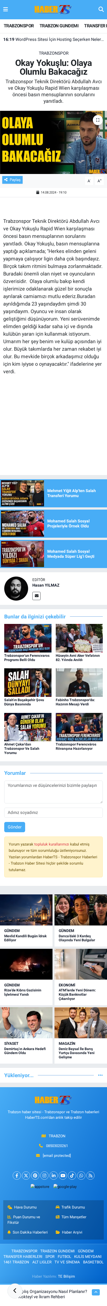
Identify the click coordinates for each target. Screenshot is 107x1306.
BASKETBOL (93, 1262)
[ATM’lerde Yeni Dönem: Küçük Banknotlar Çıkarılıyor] (80, 964)
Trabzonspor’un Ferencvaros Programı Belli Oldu (27, 658)
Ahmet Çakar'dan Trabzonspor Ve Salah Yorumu (21, 748)
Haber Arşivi (72, 1232)
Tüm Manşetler (73, 1217)
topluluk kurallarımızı (52, 844)
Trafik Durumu (73, 1207)
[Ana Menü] (5, 9)
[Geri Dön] (14, 1290)
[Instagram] (44, 1175)
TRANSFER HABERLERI (22, 1256)
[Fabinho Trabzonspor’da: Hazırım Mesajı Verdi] (79, 682)
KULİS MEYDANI (88, 1256)
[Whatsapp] (81, 1175)
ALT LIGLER (42, 1262)
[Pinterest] (35, 1175)
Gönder (15, 826)
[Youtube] (63, 1175)
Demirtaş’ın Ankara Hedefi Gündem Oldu (25, 1051)
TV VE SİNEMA (67, 1262)
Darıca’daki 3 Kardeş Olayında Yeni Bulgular (77, 938)
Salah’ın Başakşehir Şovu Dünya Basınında (24, 702)
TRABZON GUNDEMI (59, 25)
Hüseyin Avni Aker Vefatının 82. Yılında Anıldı (78, 658)
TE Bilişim (66, 1276)
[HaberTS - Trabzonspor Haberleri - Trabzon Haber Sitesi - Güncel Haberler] (53, 9)
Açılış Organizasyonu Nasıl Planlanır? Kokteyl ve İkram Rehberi (52, 1294)
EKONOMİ (67, 985)
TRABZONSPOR (19, 25)
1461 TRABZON (16, 1262)
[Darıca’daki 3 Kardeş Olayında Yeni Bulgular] (80, 909)
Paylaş (15, 179)
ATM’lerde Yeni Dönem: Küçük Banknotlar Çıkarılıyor (77, 994)
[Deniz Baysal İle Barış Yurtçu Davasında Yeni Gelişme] (80, 1022)
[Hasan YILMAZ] (16, 588)
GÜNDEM (12, 930)
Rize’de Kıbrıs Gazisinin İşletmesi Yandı (22, 992)
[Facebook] (17, 1175)
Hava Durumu (25, 1207)
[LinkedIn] (54, 1175)
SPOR (49, 1256)
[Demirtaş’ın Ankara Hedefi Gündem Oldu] (26, 1022)
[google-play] (65, 1188)
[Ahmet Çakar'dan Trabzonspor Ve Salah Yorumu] (28, 726)
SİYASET (11, 1043)
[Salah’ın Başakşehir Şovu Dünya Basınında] (28, 682)
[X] (26, 1175)
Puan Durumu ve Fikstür (23, 1220)
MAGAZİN (67, 1043)
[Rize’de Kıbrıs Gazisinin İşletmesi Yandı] (26, 964)
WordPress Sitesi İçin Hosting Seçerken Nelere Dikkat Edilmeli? (53, 39)
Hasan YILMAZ (45, 585)
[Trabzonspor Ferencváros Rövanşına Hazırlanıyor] (79, 726)
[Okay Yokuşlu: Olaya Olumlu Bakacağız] (53, 142)
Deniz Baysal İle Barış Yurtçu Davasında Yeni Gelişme (77, 1053)
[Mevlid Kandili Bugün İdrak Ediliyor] (26, 909)
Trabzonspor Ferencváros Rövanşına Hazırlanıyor (76, 746)
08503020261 (57, 1146)
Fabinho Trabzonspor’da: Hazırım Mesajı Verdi (75, 702)
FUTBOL (64, 1256)
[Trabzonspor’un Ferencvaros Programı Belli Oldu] (28, 637)
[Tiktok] (72, 1175)
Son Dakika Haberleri (30, 1232)
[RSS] (90, 1175)
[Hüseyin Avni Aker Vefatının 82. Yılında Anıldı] (79, 637)
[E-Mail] (36, 596)
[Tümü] (100, 1075)
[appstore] (39, 1188)
